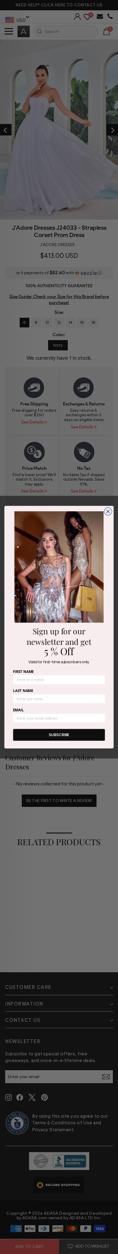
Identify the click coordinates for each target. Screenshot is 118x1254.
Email (18, 709)
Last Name (23, 690)
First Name (23, 671)
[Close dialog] (108, 511)
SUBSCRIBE (59, 734)
